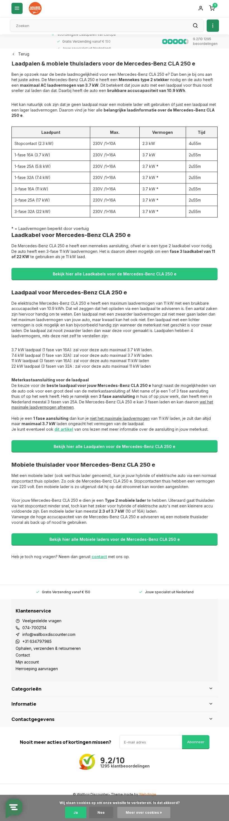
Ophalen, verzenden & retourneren (48, 648)
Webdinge (147, 794)
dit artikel (63, 429)
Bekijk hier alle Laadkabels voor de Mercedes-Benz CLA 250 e (114, 274)
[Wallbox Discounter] (35, 8)
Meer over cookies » (144, 812)
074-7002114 (34, 627)
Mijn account (27, 662)
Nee (101, 812)
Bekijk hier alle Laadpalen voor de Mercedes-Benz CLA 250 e (114, 446)
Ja (75, 812)
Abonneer (195, 742)
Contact (23, 655)
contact (99, 556)
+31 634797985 (37, 641)
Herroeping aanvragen (37, 668)
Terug (23, 54)
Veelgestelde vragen (41, 620)
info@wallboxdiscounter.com (48, 634)
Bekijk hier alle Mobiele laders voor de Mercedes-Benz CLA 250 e (114, 539)
